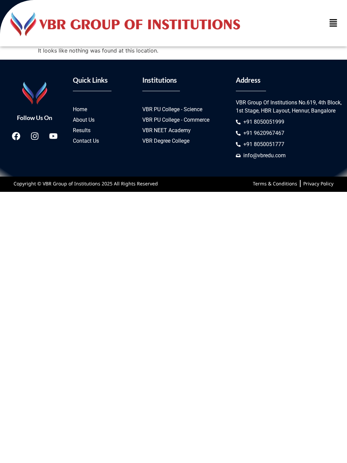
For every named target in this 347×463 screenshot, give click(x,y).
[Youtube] (53, 135)
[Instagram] (34, 135)
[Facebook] (15, 135)
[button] (333, 23)
